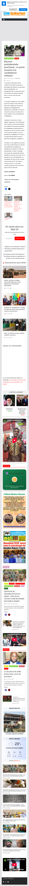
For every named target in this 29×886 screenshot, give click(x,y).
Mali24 (12, 78)
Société (6, 588)
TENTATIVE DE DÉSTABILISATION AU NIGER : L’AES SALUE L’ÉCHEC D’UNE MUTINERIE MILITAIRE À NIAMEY (14, 596)
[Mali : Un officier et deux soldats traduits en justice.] (14, 319)
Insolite (6, 668)
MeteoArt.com (17, 760)
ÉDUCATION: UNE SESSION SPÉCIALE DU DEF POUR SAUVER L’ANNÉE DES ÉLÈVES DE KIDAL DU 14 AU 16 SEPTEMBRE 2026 (19, 624)
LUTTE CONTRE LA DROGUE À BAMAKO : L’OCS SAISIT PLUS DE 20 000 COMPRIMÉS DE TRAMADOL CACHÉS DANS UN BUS (14, 805)
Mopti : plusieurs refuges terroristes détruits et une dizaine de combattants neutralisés (12, 282)
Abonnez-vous (19, 238)
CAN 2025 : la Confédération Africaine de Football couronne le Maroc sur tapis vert (19, 699)
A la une (6, 583)
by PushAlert (4, 10)
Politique (17, 58)
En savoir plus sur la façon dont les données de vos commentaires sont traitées (14, 382)
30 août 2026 (7, 778)
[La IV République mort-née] (8, 215)
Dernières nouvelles (9, 58)
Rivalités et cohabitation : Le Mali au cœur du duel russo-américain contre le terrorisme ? (14, 309)
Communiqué (11, 583)
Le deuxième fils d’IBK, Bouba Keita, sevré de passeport (12, 674)
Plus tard (17, 9)
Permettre (24, 9)
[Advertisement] (14, 30)
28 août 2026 (7, 793)
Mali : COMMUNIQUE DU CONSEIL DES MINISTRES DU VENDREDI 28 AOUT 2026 (14, 820)
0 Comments (7, 80)
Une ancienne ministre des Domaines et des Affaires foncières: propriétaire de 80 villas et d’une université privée (13, 256)
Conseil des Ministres (20, 583)
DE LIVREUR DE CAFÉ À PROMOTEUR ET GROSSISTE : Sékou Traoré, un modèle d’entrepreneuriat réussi (14, 835)
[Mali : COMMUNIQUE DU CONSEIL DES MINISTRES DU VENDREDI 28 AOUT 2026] (14, 814)
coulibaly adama (15, 603)
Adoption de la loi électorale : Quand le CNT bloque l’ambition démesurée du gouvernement (15, 248)
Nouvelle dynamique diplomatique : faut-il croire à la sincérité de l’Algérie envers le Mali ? (14, 850)
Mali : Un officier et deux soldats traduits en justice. (14, 334)
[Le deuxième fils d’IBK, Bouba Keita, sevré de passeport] (14, 658)
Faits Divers (21, 666)
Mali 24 (12, 878)
